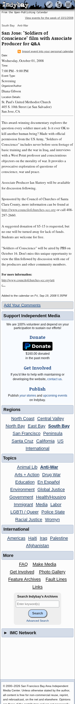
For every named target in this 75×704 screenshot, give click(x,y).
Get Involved (22, 571)
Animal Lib (27, 467)
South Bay (8, 25)
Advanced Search (37, 620)
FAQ (23, 564)
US (60, 440)
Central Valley (50, 418)
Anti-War (22, 25)
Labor (55, 504)
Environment (22, 489)
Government (21, 497)
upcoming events (55, 395)
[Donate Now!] (37, 346)
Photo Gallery (52, 571)
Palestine (59, 538)
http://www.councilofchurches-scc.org (29, 209)
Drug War (51, 474)
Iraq (43, 538)
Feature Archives (24, 579)
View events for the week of (49, 17)
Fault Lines (56, 579)
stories (28, 395)
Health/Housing (51, 497)
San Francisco (26, 433)
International (37, 448)
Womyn (52, 519)
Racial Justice (28, 519)
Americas (16, 538)
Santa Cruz (22, 440)
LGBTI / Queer (24, 511)
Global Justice (51, 489)
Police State (53, 511)
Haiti (32, 538)
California (45, 440)
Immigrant (23, 504)
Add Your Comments (22, 305)
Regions (11, 409)
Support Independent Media (31, 315)
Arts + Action (27, 474)
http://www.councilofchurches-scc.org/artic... (28, 282)
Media (42, 504)
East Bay (36, 425)
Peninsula (52, 433)
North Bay (15, 425)
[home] (37, 5)
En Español (48, 482)
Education (25, 482)
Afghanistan (37, 545)
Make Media (44, 564)
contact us (54, 379)
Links (37, 586)
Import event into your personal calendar (47, 51)
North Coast (22, 418)
